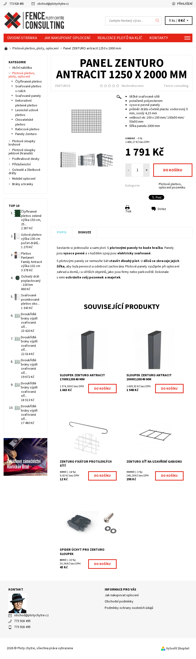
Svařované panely (28, 96)
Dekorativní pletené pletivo (26, 103)
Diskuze (84, 232)
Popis (61, 232)
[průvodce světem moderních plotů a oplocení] (6, 48)
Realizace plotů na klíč (120, 38)
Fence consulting (176, 86)
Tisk (128, 211)
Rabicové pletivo (27, 129)
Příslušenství (21, 164)
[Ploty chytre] (51, 20)
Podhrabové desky (25, 159)
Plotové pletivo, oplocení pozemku (172, 186)
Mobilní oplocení (23, 178)
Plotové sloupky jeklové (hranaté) (22, 152)
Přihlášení (184, 4)
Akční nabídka (22, 67)
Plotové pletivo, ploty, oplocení (22, 75)
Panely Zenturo (26, 134)
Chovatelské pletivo (24, 122)
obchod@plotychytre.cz (53, 4)
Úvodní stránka (22, 38)
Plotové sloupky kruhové (22, 143)
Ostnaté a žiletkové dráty (24, 171)
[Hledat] (157, 20)
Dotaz (162, 209)
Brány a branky (22, 184)
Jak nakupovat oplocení (67, 38)
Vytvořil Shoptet (177, 648)
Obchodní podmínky (119, 601)
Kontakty (158, 38)
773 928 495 (16, 4)
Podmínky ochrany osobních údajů (129, 608)
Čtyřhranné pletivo (28, 81)
